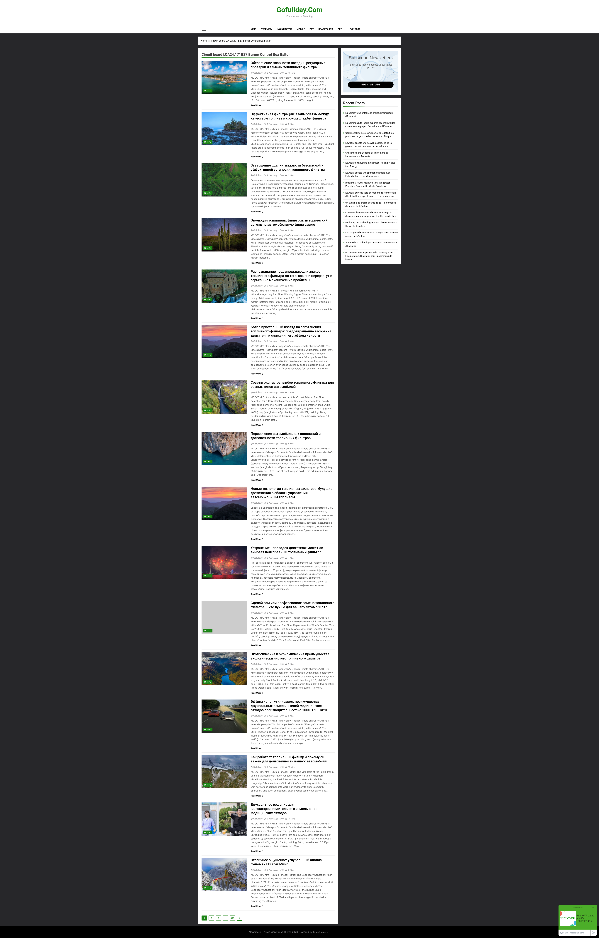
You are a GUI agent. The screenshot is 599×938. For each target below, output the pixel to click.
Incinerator (284, 29)
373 (232, 918)
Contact (355, 29)
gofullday (258, 72)
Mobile (301, 29)
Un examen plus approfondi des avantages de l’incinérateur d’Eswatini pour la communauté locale (368, 256)
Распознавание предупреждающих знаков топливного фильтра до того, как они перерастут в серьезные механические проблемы (291, 276)
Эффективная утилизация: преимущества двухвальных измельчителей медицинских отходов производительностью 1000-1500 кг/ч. (289, 706)
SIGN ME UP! (370, 84)
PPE (340, 29)
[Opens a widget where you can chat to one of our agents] (577, 920)
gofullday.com (299, 10)
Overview (266, 29)
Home (253, 29)
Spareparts (325, 29)
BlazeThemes (320, 932)
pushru (207, 90)
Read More (256, 105)
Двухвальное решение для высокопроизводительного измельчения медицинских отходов (284, 809)
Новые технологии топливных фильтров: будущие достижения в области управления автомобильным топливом (291, 493)
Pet (311, 29)
